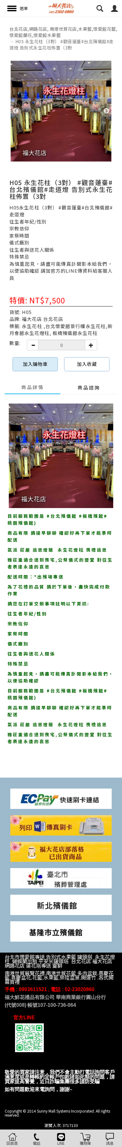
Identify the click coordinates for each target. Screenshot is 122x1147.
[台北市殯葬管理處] (61, 878)
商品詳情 (32, 387)
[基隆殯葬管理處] (61, 931)
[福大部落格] (61, 851)
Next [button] (106, 111)
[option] (61, 111)
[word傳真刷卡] (61, 825)
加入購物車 (35, 364)
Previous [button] (16, 111)
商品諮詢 (89, 387)
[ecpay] (61, 798)
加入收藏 (87, 364)
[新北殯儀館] (61, 904)
